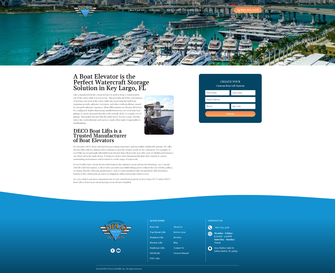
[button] (138, 10)
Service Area (179, 232)
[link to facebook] (113, 251)
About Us (178, 227)
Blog (176, 242)
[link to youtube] (118, 251)
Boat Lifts (154, 227)
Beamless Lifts (156, 237)
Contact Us (179, 248)
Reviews (177, 237)
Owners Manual (181, 253)
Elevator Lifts (156, 242)
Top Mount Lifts (157, 232)
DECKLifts (155, 253)
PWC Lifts (155, 258)
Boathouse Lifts (157, 248)
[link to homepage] (85, 10)
